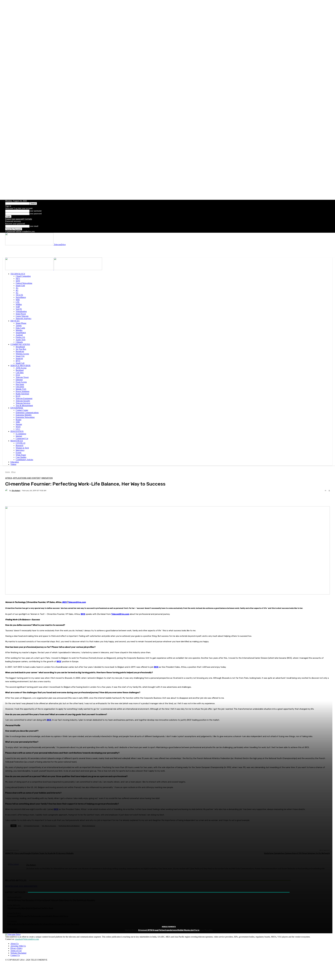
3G (17, 288)
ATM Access (21, 368)
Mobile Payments (169, 927)
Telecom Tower (22, 377)
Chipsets (19, 342)
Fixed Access (21, 382)
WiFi (18, 300)
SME (18, 422)
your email (33, 226)
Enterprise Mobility (24, 415)
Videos (13, 464)
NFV (18, 278)
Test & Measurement (24, 405)
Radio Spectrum (22, 394)
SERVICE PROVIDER (20, 365)
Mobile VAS (21, 389)
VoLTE (19, 309)
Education (14, 462)
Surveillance (21, 297)
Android (19, 335)
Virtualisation (21, 311)
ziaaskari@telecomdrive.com (27, 939)
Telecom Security (23, 401)
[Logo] (29, 269)
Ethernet (19, 380)
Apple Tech (20, 340)
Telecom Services (23, 403)
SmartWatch (21, 332)
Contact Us (15, 955)
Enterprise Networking (25, 417)
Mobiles (19, 330)
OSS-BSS (20, 387)
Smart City (20, 356)
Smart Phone (21, 323)
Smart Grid (20, 285)
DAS (18, 375)
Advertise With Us (18, 946)
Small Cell (20, 363)
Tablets (19, 325)
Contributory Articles (24, 459)
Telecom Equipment (24, 398)
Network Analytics (23, 318)
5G (17, 293)
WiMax (19, 304)
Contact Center (22, 410)
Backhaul (20, 370)
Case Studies (21, 457)
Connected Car (22, 438)
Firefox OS (20, 337)
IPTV (18, 361)
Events (18, 452)
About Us (14, 943)
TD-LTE (19, 295)
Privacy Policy (16, 948)
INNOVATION (17, 431)
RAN (18, 396)
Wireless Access (22, 354)
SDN (18, 281)
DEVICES (14, 321)
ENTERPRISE (16, 408)
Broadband (20, 347)
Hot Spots (20, 384)
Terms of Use (16, 951)
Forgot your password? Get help (18, 219)
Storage (19, 424)
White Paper (21, 455)
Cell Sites (20, 372)
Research (19, 445)
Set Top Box (21, 349)
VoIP (18, 307)
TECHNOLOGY (17, 274)
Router (18, 420)
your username (35, 211)
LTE (17, 302)
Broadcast (20, 351)
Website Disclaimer (18, 953)
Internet (19, 436)
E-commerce (21, 434)
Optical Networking (24, 283)
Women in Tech (22, 448)
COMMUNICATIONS (20, 344)
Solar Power (21, 314)
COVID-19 (20, 443)
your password (35, 213)
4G (17, 290)
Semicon (19, 358)
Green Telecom (22, 316)
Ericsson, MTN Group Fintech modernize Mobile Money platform (168, 930)
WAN (18, 427)
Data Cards (20, 328)
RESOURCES (16, 441)
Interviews (20, 450)
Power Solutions (22, 391)
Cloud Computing (23, 276)
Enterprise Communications (27, 412)
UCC (18, 429)
